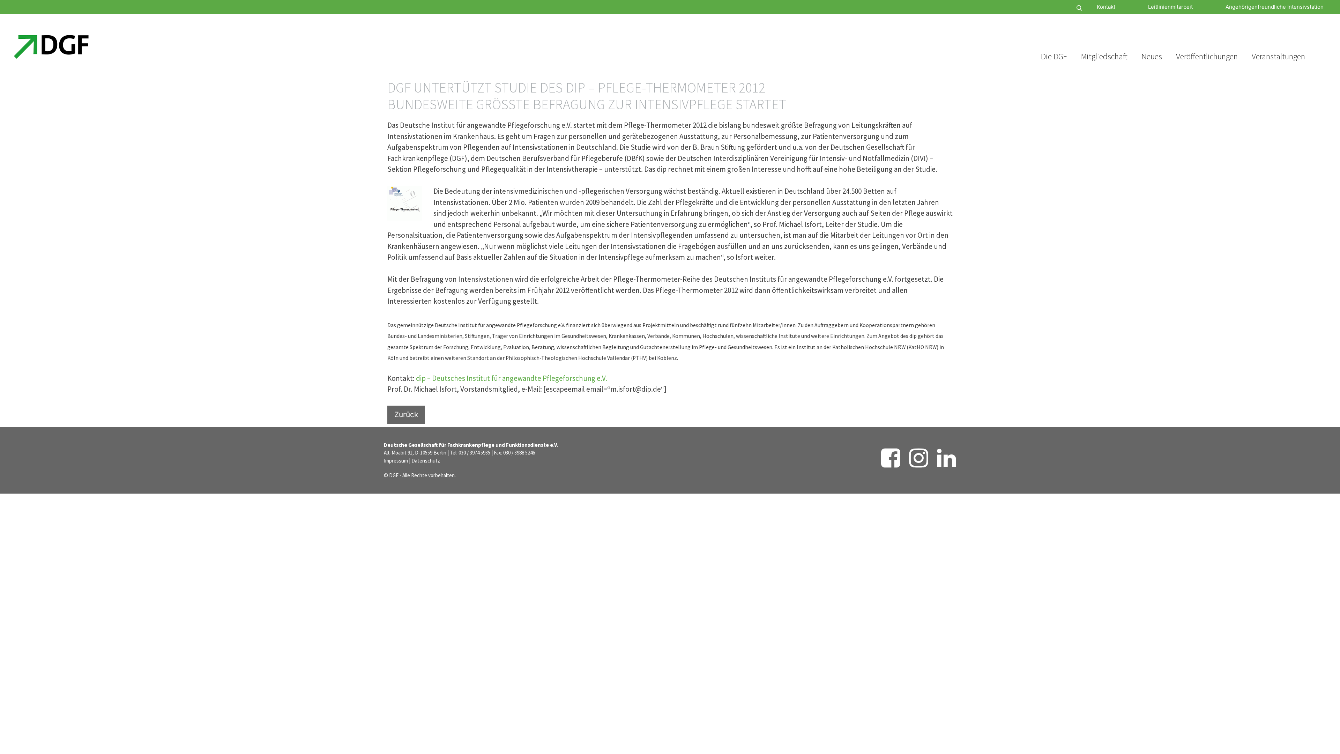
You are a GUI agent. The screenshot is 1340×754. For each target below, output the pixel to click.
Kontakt (1106, 6)
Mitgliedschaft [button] (1104, 56)
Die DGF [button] (1054, 56)
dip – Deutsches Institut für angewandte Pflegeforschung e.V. (511, 378)
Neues (1151, 56)
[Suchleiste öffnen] (1058, 8)
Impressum (396, 460)
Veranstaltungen (1278, 56)
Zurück (406, 414)
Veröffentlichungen (1207, 56)
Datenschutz (425, 460)
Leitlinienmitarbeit (1170, 6)
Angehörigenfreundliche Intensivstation (1275, 6)
